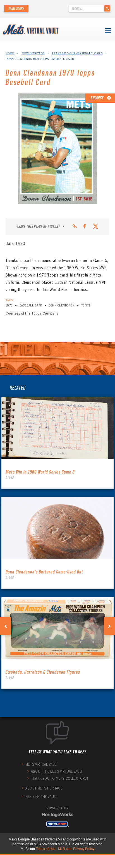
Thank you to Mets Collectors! (59, 778)
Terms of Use (46, 848)
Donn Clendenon (62, 305)
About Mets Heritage (44, 788)
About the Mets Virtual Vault (57, 771)
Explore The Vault (41, 797)
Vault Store (16, 8)
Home (10, 53)
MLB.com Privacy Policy (76, 848)
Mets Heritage (33, 53)
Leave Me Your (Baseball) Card (77, 53)
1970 (9, 305)
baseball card (31, 305)
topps (85, 305)
